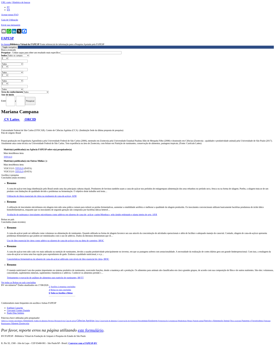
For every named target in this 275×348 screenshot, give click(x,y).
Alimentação (28, 321)
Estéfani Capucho (15, 308)
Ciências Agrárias (85, 320)
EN (8, 10)
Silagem (15, 323)
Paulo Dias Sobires (15, 313)
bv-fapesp (5, 44)
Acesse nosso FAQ (9, 14)
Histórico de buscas (21, 2)
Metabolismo (182, 321)
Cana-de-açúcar (71, 321)
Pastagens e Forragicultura (253, 321)
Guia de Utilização (9, 20)
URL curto (6, 2)
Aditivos (4, 321)
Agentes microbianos (15, 321)
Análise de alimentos (41, 321)
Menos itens (18, 153)
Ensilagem (153, 321)
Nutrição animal (198, 321)
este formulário (90, 330)
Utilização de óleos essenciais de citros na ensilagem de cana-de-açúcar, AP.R (42, 196)
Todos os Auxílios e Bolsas (62, 293)
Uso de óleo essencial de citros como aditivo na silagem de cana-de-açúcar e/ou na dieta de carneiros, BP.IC (55, 240)
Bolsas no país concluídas (61, 290)
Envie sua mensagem (10, 25)
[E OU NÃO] (4, 58)
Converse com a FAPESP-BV (82, 343)
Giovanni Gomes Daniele (18, 310)
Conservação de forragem (128, 321)
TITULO (8, 157)
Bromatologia (60, 321)
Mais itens (8, 153)
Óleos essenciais (236, 321)
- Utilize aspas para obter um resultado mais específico (31, 52)
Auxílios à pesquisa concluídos (63, 286)
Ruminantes (6, 324)
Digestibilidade (143, 321)
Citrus (97, 321)
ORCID (30, 119)
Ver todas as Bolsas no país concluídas (18, 282)
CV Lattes (11, 119)
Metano (190, 321)
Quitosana (267, 321)
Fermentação (163, 321)
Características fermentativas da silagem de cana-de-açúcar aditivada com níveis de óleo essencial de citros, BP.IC (58, 259)
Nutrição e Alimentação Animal (217, 321)
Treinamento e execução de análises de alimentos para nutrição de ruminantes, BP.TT (45, 277)
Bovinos (51, 321)
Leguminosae (173, 321)
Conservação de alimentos (109, 321)
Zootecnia (24, 323)
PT (8, 7)
